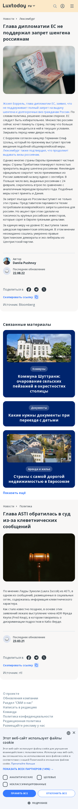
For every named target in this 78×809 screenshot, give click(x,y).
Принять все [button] (19, 793)
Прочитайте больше (23, 763)
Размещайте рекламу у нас (24, 725)
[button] (39, 769)
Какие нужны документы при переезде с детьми (39, 418)
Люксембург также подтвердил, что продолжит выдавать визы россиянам (35, 152)
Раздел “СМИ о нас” (18, 702)
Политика (26, 506)
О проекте (11, 693)
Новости (8, 18)
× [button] (73, 732)
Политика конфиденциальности (28, 716)
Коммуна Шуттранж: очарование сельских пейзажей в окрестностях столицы (39, 384)
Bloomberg (27, 304)
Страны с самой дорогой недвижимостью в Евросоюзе (39, 479)
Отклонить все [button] (56, 793)
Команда (9, 711)
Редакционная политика (22, 720)
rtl (20, 673)
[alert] (39, 768)
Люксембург (27, 18)
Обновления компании (20, 698)
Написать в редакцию (20, 707)
